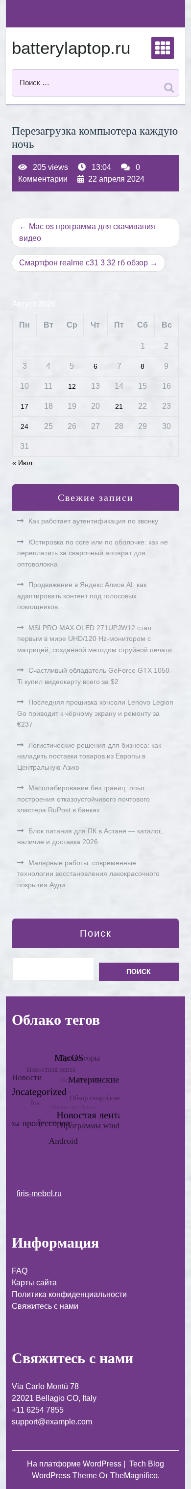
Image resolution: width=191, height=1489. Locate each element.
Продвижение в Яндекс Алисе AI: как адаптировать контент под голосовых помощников (81, 596)
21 (119, 406)
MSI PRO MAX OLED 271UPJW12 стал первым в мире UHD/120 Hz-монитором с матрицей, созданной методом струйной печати (94, 639)
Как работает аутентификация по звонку (93, 521)
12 (72, 386)
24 (24, 426)
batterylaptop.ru (71, 47)
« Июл (22, 463)
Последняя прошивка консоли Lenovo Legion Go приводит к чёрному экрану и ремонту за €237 (95, 713)
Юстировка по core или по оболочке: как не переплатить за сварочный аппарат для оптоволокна (92, 553)
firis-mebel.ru (39, 1193)
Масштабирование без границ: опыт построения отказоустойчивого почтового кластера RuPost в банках (83, 799)
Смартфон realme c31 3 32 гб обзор (83, 263)
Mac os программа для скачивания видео (87, 232)
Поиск (96, 933)
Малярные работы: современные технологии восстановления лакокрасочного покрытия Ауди (88, 874)
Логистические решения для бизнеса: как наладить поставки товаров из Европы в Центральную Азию (89, 756)
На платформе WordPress (75, 1464)
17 (24, 406)
